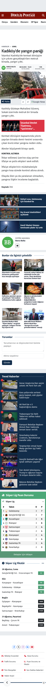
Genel (14, 47)
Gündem (14, 22)
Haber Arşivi (9, 676)
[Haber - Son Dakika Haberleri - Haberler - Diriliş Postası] (23, 15)
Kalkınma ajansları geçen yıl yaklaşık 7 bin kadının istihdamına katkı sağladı (11, 298)
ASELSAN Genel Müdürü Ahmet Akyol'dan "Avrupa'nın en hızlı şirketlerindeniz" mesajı (33, 324)
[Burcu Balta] (7, 242)
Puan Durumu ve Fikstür (32, 663)
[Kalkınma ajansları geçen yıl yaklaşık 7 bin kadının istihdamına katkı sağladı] (12, 288)
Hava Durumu (32, 656)
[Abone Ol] (38, 102)
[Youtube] (32, 647)
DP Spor (34, 22)
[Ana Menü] (3, 15)
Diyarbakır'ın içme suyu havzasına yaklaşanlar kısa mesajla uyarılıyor (11, 274)
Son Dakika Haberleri (35, 670)
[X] (19, 647)
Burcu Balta (20, 241)
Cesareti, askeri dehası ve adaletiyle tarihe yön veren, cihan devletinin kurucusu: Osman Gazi (34, 275)
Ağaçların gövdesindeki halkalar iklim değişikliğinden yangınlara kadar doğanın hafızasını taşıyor (34, 300)
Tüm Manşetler (10, 670)
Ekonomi (24, 22)
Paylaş (7, 101)
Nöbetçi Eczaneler (11, 656)
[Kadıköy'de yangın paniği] (23, 85)
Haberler (5, 47)
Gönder (7, 362)
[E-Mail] (17, 246)
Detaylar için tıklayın (23, 554)
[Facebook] (14, 647)
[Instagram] (23, 647)
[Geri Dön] (7, 682)
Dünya (5, 22)
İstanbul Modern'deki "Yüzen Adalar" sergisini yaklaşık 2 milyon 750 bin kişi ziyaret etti (11, 324)
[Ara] (43, 15)
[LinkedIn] (27, 647)
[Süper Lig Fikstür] (43, 563)
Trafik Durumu (10, 662)
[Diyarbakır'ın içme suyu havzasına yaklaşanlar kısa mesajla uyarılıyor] (12, 265)
